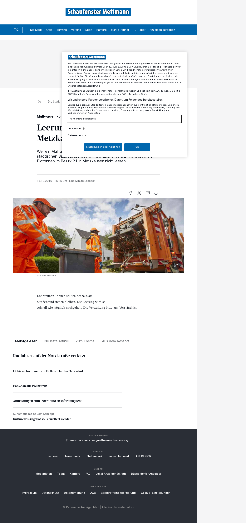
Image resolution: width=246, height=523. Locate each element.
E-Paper (140, 29)
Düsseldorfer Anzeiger (146, 473)
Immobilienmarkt (120, 456)
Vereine (76, 29)
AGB (93, 492)
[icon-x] (139, 192)
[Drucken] (156, 192)
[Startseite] (39, 101)
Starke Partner (120, 29)
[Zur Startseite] (98, 12)
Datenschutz (50, 492)
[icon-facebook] (131, 192)
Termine (62, 29)
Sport (88, 29)
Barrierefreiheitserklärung (118, 492)
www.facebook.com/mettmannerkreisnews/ (99, 440)
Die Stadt (36, 29)
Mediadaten (44, 473)
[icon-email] (147, 192)
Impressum (29, 492)
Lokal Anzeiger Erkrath (111, 473)
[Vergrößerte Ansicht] (98, 265)
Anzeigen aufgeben (162, 29)
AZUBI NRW (143, 456)
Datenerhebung (74, 492)
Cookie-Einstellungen (155, 492)
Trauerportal (73, 456)
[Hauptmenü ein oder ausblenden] (16, 30)
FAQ (88, 473)
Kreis (49, 29)
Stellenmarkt (94, 456)
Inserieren (52, 456)
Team (61, 473)
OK (137, 146)
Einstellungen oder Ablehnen (103, 146)
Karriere (101, 29)
